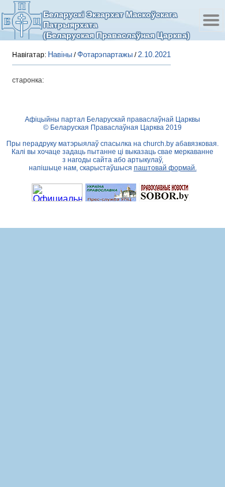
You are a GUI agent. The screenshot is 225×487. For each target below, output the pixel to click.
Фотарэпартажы (105, 54)
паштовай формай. (165, 168)
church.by (158, 144)
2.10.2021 (154, 54)
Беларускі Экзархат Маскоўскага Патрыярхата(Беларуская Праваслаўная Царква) (116, 24)
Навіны (60, 54)
